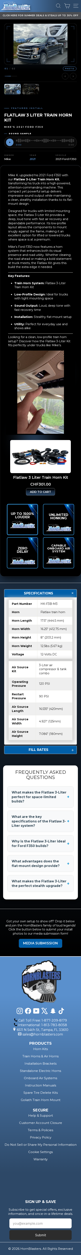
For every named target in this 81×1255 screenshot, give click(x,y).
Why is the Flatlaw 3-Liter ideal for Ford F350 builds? (40, 843)
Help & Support (40, 1115)
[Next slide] (73, 76)
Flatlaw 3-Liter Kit (57, 341)
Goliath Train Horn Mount (40, 1100)
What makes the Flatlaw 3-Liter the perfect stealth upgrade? (40, 883)
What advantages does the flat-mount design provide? (40, 863)
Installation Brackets (40, 1063)
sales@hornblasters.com (42, 1034)
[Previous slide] (65, 76)
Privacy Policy (40, 1137)
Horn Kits (40, 1049)
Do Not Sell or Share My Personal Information (41, 1145)
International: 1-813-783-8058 (42, 1025)
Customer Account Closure (40, 1123)
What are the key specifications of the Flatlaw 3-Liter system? (40, 821)
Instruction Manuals (40, 1085)
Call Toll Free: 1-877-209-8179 (42, 1020)
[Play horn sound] (10, 142)
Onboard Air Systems (40, 1078)
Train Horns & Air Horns (40, 1056)
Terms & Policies (40, 1130)
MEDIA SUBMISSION (40, 943)
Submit (40, 1235)
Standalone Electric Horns (40, 1071)
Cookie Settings (40, 1152)
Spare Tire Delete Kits (40, 1093)
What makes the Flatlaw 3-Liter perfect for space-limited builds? (40, 796)
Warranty (40, 1159)
